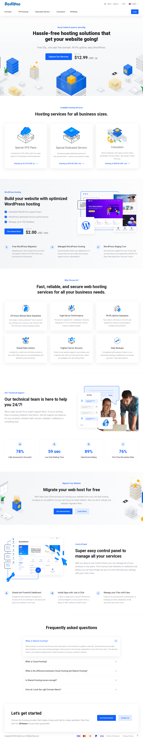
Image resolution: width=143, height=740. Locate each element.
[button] (71, 646)
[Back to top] (137, 735)
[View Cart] (105, 4)
